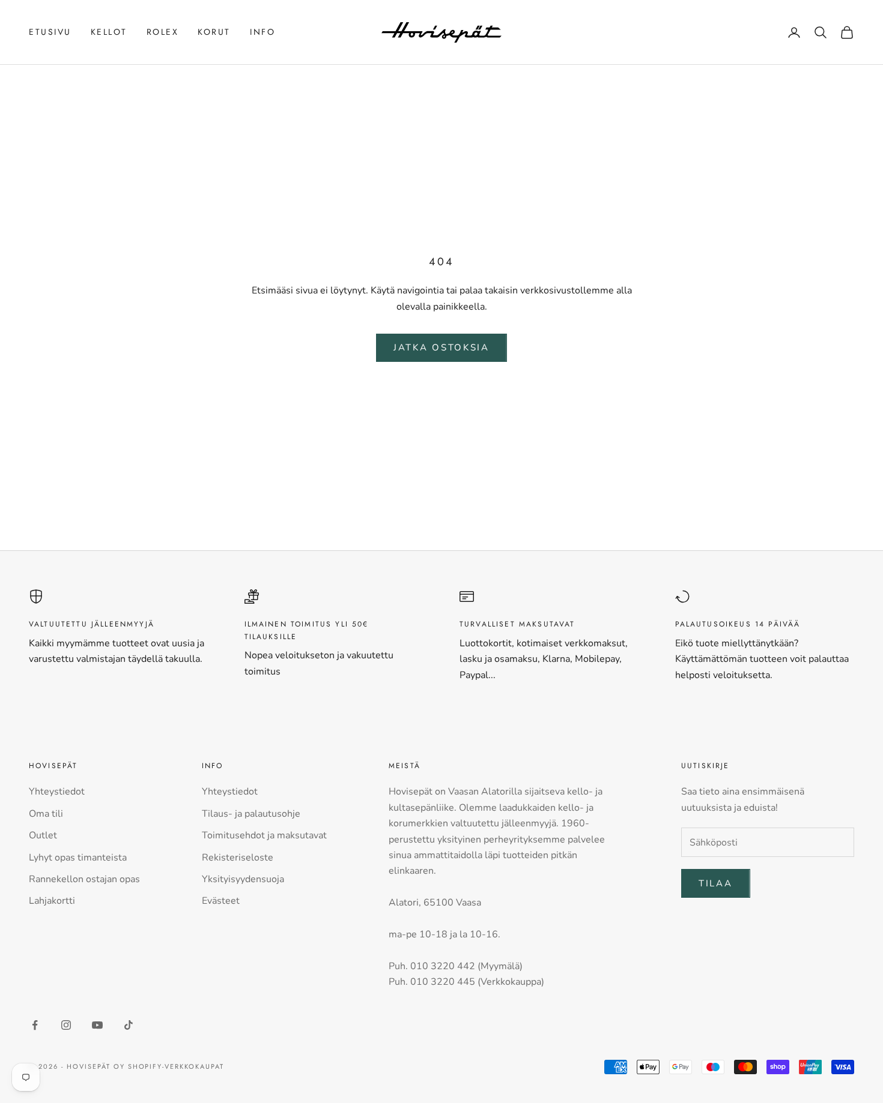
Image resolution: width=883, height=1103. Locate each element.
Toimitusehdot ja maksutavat (264, 835)
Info (262, 32)
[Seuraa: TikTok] (129, 1025)
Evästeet (221, 900)
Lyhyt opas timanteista (78, 857)
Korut (214, 32)
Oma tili (46, 813)
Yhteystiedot (57, 791)
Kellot (109, 32)
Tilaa (716, 883)
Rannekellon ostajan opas (84, 879)
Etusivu (50, 32)
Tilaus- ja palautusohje (251, 813)
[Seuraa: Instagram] (66, 1025)
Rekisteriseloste (237, 857)
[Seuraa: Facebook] (35, 1025)
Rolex (163, 32)
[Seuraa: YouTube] (97, 1025)
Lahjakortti (52, 900)
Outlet (43, 835)
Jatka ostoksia (441, 347)
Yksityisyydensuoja (243, 879)
